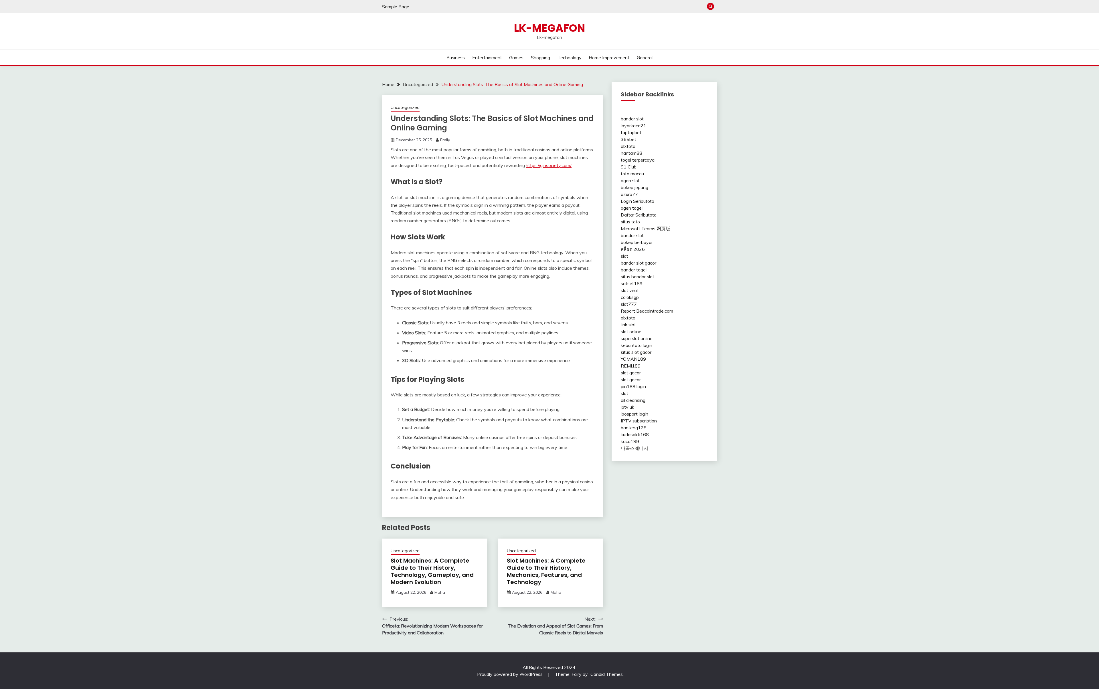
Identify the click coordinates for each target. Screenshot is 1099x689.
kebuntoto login (636, 345)
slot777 (629, 304)
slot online (631, 331)
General (645, 57)
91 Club (629, 167)
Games (516, 57)
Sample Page (395, 6)
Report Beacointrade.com (647, 311)
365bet (628, 139)
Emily (445, 139)
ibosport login (634, 414)
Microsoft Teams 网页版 (645, 228)
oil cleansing (633, 400)
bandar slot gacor (638, 263)
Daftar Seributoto (639, 215)
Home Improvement (609, 57)
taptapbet (631, 132)
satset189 (632, 283)
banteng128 (634, 427)
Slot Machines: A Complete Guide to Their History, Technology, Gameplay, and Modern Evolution (432, 571)
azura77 (629, 194)
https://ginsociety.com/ (549, 165)
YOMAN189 (633, 359)
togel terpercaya (638, 160)
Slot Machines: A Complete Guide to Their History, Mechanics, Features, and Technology (546, 571)
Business (455, 57)
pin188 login (633, 386)
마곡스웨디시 (634, 448)
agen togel (632, 208)
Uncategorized (405, 107)
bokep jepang (634, 187)
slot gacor (631, 373)
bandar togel (634, 270)
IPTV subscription (639, 421)
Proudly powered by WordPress (510, 674)
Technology (570, 57)
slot (624, 256)
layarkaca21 (633, 125)
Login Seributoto (637, 201)
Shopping (540, 57)
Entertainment (487, 57)
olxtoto (628, 146)
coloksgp (630, 297)
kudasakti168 (635, 434)
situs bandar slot (637, 276)
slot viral (629, 290)
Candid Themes (606, 674)
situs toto (630, 222)
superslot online (637, 338)
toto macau (632, 173)
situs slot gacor (636, 352)
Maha (439, 592)
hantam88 (631, 153)
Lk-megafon (549, 28)
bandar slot (632, 119)
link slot (628, 324)
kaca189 (630, 441)
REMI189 (631, 366)
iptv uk (627, 407)
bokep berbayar (637, 242)
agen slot (630, 180)
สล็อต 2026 (633, 249)
